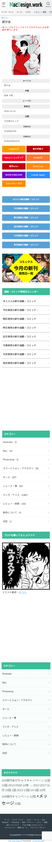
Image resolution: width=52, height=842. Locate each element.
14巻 (26, 785)
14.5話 (34, 790)
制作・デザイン (27, 822)
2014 (11, 785)
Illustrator (9, 442)
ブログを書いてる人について (32, 825)
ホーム (6, 820)
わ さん (23, 592)
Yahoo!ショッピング (13, 157)
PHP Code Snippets (15, 841)
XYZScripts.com (38, 841)
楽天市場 (37, 149)
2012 (36, 785)
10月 (42, 790)
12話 (33, 796)
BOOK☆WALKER (13, 175)
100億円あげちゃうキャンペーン (23, 780)
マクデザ (24, 835)
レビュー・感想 (40, 12)
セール (19, 12)
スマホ (28, 12)
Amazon (12, 149)
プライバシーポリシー (38, 827)
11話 (47, 780)
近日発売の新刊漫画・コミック (19, 336)
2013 (20, 790)
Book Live (38, 166)
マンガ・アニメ (7, 12)
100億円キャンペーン (15, 796)
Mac (7, 451)
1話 (14, 790)
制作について (12, 512)
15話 (18, 803)
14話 (5, 785)
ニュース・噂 (13, 486)
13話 (27, 790)
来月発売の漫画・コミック (26, 245)
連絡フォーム (22, 827)
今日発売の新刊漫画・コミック (19, 310)
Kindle (37, 157)
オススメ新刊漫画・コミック (26, 199)
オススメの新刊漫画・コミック (19, 301)
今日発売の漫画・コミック (26, 208)
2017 (43, 785)
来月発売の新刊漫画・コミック (19, 363)
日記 (7, 521)
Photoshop (10, 459)
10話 (8, 790)
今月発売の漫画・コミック (26, 236)
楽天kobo (13, 166)
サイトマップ (9, 827)
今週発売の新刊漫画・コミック (19, 345)
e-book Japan (38, 175)
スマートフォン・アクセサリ (20, 468)
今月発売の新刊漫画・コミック (19, 354)
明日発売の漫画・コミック (26, 217)
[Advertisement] (26, 399)
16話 (30, 786)
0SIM (18, 785)
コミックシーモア (14, 183)
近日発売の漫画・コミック (26, 226)
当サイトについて (12, 825)
